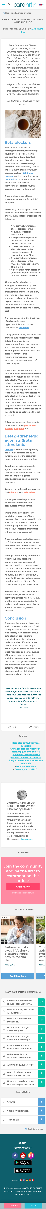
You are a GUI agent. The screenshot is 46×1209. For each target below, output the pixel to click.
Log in (34, 1206)
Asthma (11, 1102)
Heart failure (13, 1119)
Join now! (23, 886)
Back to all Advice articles (18, 13)
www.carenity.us (16, 1188)
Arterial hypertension (18, 1111)
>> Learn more (26, 839)
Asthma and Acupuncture (20, 1065)
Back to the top (35, 1129)
